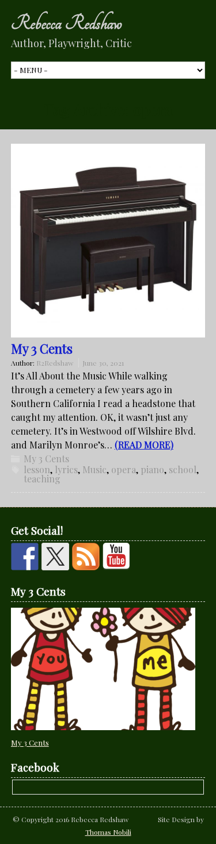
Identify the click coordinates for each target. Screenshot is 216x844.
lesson (37, 469)
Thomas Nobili (108, 832)
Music (94, 469)
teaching (42, 479)
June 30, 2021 (103, 362)
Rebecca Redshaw (66, 22)
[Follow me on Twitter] (55, 556)
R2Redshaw (54, 362)
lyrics (66, 469)
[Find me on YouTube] (116, 556)
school (182, 469)
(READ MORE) (144, 445)
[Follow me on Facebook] (25, 556)
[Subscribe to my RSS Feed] (86, 556)
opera (123, 469)
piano (152, 469)
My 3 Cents (42, 348)
